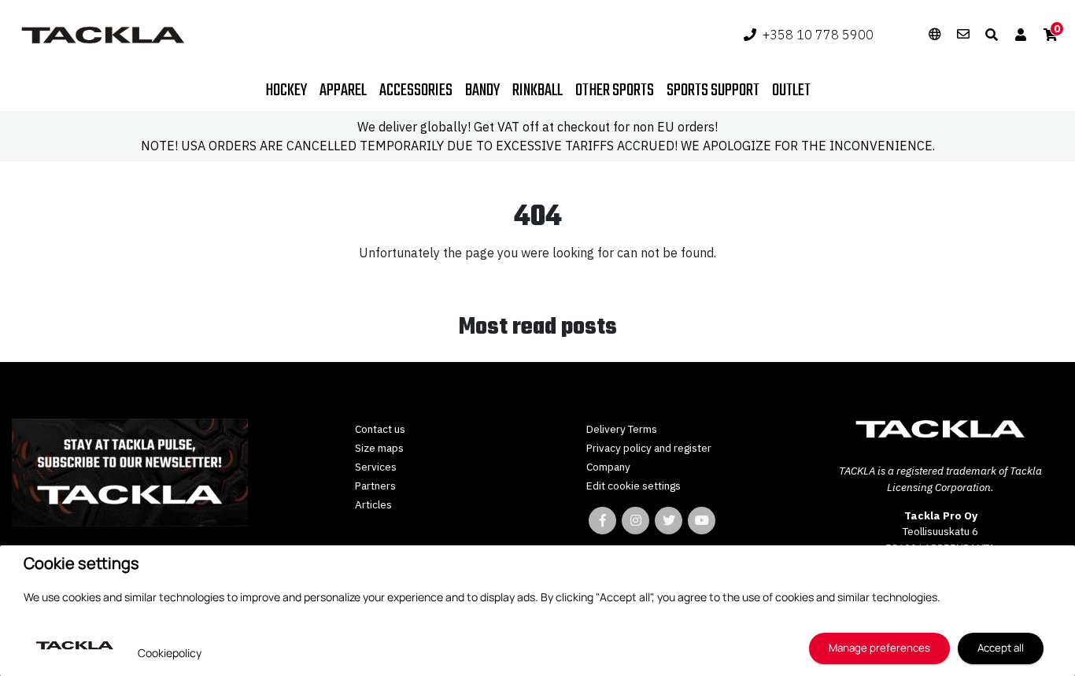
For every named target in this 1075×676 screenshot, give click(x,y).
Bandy (482, 90)
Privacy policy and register (648, 448)
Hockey (286, 90)
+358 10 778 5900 (818, 34)
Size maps (379, 448)
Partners (375, 485)
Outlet (791, 90)
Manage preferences (879, 648)
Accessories (416, 90)
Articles (373, 504)
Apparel (343, 90)
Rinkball (537, 90)
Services (376, 467)
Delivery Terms (621, 429)
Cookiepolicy (169, 652)
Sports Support (713, 90)
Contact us (380, 429)
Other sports (614, 90)
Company (608, 467)
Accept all (1000, 648)
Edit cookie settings (633, 485)
